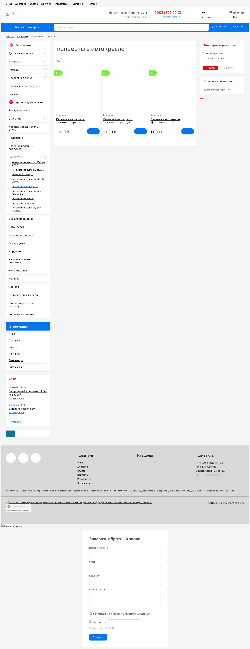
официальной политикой (116, 490)
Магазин (93, 3)
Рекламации (62, 3)
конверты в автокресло (25, 186)
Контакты (46, 3)
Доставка (20, 3)
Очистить (228, 67)
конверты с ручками (23, 203)
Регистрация (208, 16)
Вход (204, 12)
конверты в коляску (23, 198)
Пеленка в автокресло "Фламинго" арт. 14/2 (117, 120)
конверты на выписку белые (28, 169)
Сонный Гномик (215, 58)
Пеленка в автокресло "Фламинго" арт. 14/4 (165, 120)
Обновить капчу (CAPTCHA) (102, 628)
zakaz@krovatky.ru (206, 466)
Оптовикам (79, 3)
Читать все (15, 421)
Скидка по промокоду (22, 408)
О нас (9, 3)
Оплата (34, 3)
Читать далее (16, 398)
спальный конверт (22, 174)
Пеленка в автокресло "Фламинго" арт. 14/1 (70, 120)
